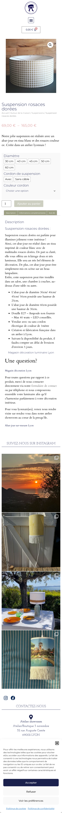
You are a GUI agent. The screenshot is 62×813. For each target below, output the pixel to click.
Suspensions (38, 113)
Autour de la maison (20, 113)
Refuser (31, 791)
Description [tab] (11, 213)
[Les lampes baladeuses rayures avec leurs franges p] (31, 542)
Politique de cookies (16, 808)
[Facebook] (13, 697)
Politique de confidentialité (41, 808)
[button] (57, 743)
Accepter (31, 782)
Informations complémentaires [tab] (32, 213)
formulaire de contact (44, 386)
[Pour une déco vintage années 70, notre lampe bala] (31, 659)
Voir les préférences (31, 800)
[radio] (9, 161)
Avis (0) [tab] (52, 213)
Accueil (5, 113)
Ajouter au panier (28, 204)
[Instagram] (5, 697)
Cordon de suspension (22, 173)
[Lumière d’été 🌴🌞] (31, 600)
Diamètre (11, 156)
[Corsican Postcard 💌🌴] (31, 483)
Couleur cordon (16, 185)
